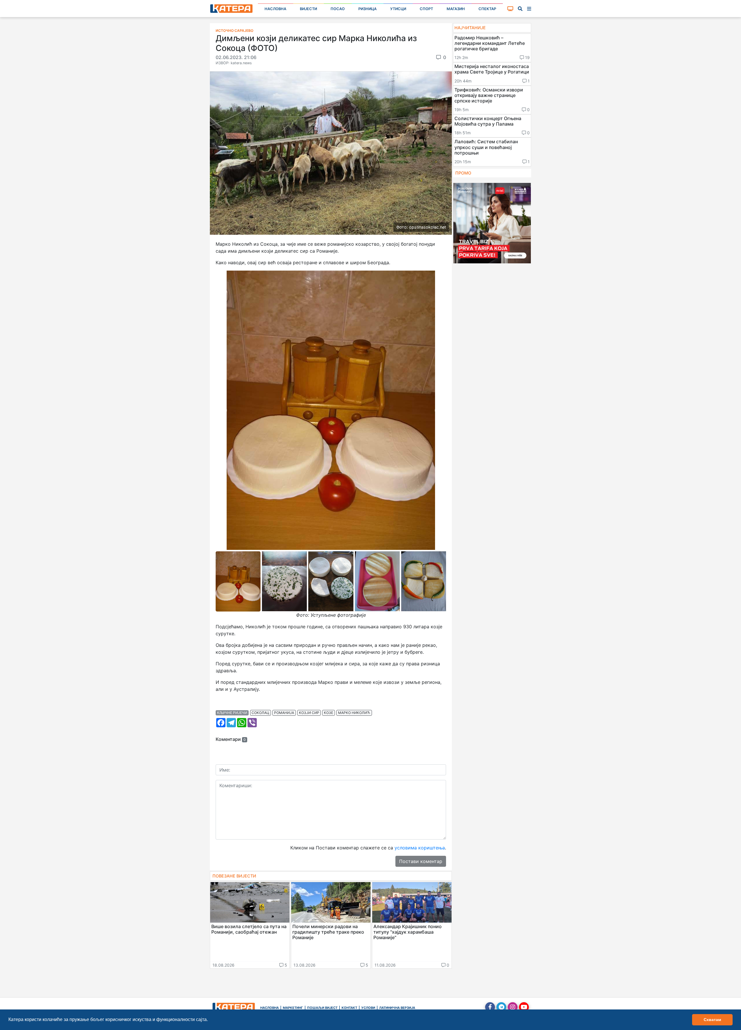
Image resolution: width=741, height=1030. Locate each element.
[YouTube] (524, 1007)
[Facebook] (490, 1007)
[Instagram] (513, 1007)
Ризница (367, 9)
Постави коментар (420, 861)
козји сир (309, 712)
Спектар (487, 9)
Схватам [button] (712, 1019)
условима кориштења (420, 848)
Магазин (456, 9)
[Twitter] (501, 1007)
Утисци (398, 9)
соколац (260, 712)
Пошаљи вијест (322, 1008)
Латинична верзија (397, 1008)
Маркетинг (293, 1008)
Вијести (308, 9)
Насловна (275, 9)
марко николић (354, 712)
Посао (338, 9)
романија (284, 712)
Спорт (426, 9)
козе (328, 712)
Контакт (349, 1008)
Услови (368, 1008)
